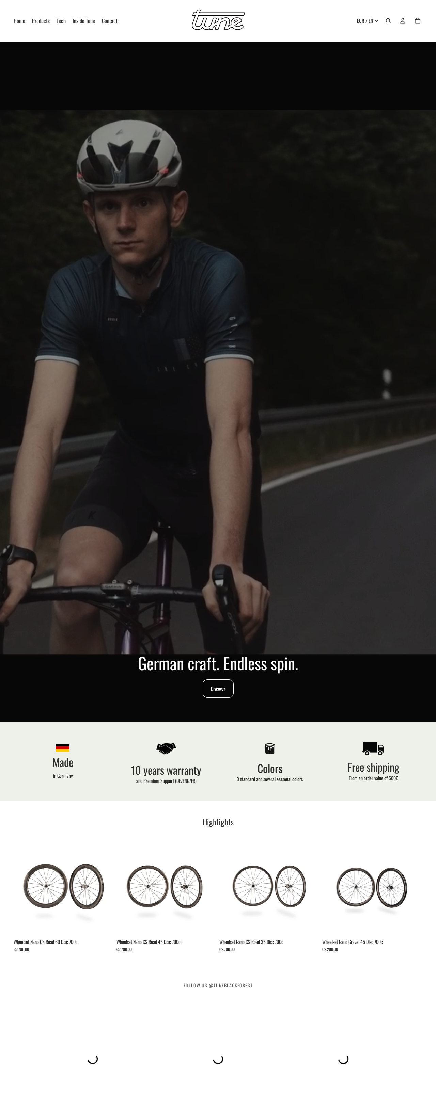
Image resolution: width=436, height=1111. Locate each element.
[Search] (388, 20)
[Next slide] (103, 885)
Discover (218, 688)
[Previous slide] (24, 885)
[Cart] (417, 20)
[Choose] (103, 925)
